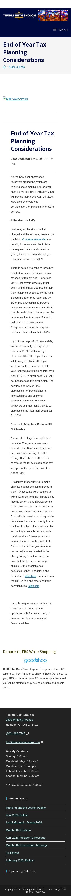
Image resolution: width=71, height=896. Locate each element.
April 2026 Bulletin (17, 815)
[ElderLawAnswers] (15, 98)
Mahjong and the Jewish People (26, 807)
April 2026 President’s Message (25, 837)
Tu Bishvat (12, 852)
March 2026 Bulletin (18, 830)
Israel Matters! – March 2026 (24, 822)
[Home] (4, 66)
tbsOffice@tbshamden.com (23, 742)
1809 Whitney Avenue (19, 719)
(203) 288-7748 (15, 733)
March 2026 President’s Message (27, 845)
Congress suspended (34, 239)
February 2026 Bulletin (20, 860)
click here (30, 576)
